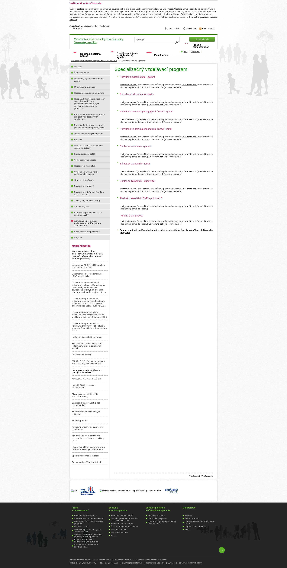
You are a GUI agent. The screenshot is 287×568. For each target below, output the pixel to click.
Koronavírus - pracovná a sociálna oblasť (86, 545)
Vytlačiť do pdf (194, 476)
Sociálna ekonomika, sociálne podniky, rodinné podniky (88, 535)
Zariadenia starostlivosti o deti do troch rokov (86, 404)
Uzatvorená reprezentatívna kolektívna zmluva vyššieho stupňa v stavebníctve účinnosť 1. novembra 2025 (89, 327)
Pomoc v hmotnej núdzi (122, 523)
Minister (78, 66)
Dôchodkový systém (157, 518)
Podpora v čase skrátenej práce (87, 337)
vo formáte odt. (189, 84)
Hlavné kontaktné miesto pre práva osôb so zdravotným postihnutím (88, 448)
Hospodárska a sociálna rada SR (89, 93)
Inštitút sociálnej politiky (85, 154)
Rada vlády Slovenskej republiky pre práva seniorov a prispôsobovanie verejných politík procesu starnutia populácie (89, 104)
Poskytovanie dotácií (84, 186)
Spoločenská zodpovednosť (87, 231)
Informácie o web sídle (155, 563)
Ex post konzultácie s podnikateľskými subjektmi (86, 540)
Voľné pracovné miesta (85, 160)
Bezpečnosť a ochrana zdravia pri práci (88, 522)
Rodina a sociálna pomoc (90, 55)
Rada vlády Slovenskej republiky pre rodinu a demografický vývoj (89, 126)
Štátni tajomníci (81, 72)
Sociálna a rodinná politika (118, 509)
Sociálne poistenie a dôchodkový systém (127, 55)
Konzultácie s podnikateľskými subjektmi (86, 412)
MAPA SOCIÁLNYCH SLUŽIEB (86, 379)
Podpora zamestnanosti (85, 515)
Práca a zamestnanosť (201, 46)
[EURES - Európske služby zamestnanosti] (190, 492)
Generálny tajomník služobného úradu (89, 79)
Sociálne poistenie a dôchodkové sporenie (158, 509)
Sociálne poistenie (156, 515)
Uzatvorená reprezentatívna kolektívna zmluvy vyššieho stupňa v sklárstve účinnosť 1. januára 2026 (89, 314)
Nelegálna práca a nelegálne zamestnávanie (87, 530)
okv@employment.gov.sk (132, 563)
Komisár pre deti (79, 420)
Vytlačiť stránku (207, 476)
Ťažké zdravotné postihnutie (124, 526)
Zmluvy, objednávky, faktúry (87, 200)
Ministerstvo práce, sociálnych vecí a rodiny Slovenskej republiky (98, 41)
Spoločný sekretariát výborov (85, 456)
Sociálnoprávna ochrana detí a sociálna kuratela (124, 519)
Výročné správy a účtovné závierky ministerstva (86, 173)
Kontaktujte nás (202, 39)
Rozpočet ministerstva (84, 166)
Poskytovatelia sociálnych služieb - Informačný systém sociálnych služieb (88, 345)
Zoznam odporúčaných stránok (86, 462)
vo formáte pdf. (156, 87)
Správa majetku (81, 206)
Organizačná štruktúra (84, 87)
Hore (222, 550)
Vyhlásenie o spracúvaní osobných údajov (185, 563)
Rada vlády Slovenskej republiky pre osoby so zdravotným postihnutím (89, 116)
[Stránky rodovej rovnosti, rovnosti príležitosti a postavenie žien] (130, 491)
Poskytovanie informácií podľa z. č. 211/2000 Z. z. (89, 193)
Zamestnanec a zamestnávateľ (88, 518)
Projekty (78, 237)
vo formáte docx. (128, 84)
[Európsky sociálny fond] (74, 491)
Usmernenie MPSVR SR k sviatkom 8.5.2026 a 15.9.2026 (88, 266)
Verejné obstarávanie (84, 180)
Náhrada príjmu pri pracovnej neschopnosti (162, 522)
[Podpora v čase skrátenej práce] (171, 495)
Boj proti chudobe (119, 532)
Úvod (185, 52)
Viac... (114, 535)
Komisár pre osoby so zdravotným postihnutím (88, 428)
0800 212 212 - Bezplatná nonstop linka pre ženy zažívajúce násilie (88, 362)
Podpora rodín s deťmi (121, 515)
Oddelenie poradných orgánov (88, 133)
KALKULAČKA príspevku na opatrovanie (83, 386)
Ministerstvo (161, 55)
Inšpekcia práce (81, 526)
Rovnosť (78, 139)
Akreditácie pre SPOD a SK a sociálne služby (88, 213)
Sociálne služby (118, 529)
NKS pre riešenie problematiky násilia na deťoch (88, 146)
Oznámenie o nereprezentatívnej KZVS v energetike (87, 275)
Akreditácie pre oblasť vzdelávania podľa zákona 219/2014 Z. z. (94, 61)
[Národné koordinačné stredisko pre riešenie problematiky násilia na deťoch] (207, 498)
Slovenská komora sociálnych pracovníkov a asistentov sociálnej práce (88, 438)
